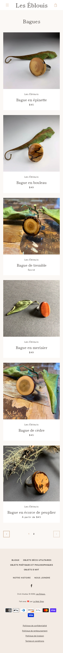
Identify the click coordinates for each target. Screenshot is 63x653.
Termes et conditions (34, 641)
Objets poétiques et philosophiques (31, 565)
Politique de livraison (35, 636)
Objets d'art (31, 570)
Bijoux (15, 560)
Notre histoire (22, 578)
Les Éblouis (32, 5)
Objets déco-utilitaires (37, 560)
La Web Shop (38, 601)
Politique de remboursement (34, 631)
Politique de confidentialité (35, 626)
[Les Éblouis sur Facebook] (31, 585)
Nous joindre (42, 578)
